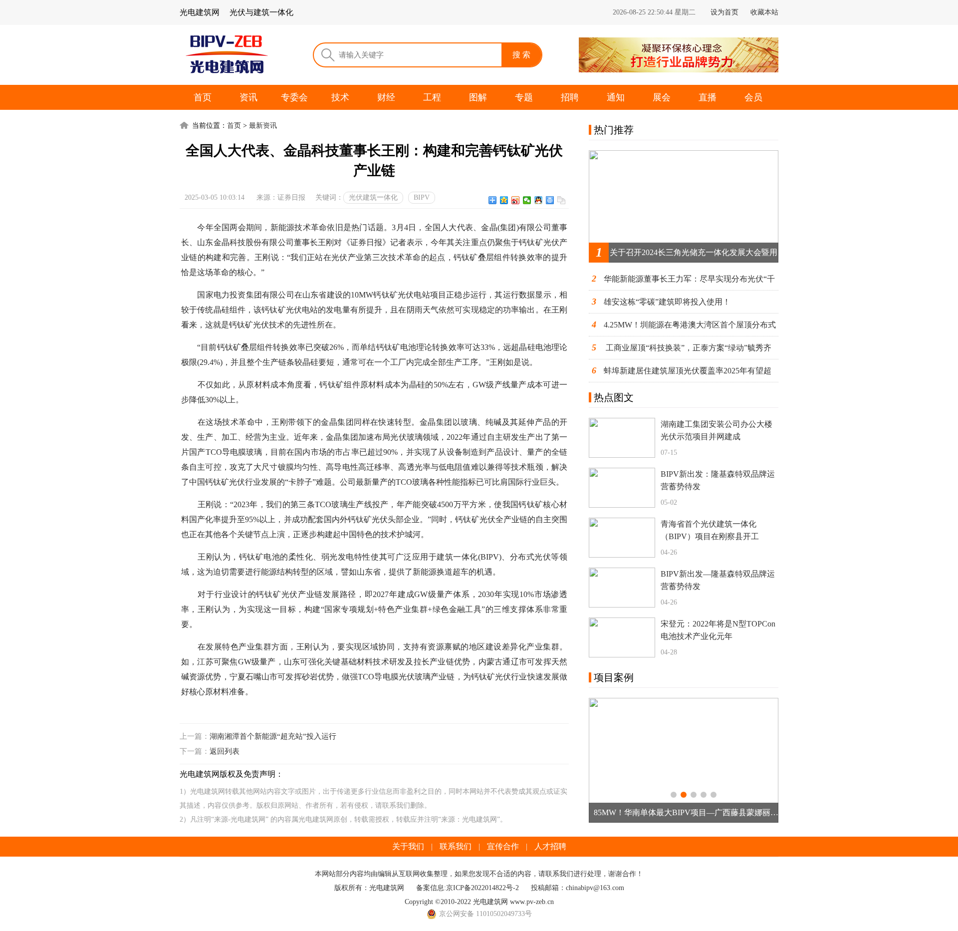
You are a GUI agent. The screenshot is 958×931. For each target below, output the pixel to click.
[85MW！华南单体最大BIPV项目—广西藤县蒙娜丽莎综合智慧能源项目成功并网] (683, 760)
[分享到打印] (550, 200)
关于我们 (408, 846)
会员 (753, 97)
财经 (386, 97)
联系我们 (456, 846)
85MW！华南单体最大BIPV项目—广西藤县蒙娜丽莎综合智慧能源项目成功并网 (691, 812)
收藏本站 (764, 12)
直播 (708, 97)
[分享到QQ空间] (504, 200)
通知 (616, 97)
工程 (432, 97)
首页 (203, 97)
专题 (524, 97)
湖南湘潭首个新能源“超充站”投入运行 (273, 736)
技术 (340, 97)
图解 (478, 97)
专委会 (294, 97)
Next (763, 760)
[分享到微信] (527, 200)
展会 (662, 97)
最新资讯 (263, 125)
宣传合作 (503, 846)
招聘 (570, 97)
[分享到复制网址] (561, 200)
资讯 (248, 97)
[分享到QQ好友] (538, 200)
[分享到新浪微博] (515, 200)
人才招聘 (550, 846)
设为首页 (724, 12)
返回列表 (225, 751)
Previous (603, 760)
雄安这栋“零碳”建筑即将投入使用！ (667, 302)
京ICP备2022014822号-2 (482, 888)
